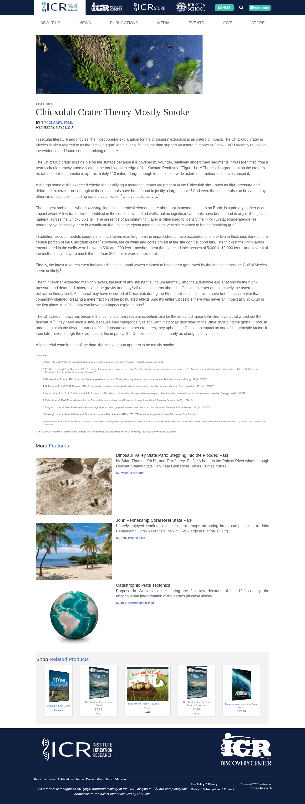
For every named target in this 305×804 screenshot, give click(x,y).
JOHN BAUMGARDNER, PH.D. (138, 603)
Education (121, 779)
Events (196, 23)
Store (258, 23)
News (85, 23)
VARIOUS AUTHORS (132, 473)
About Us (50, 23)
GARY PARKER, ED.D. (133, 538)
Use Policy (197, 784)
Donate (224, 7)
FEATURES (44, 104)
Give (227, 23)
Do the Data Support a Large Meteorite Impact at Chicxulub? (94, 362)
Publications (124, 23)
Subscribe (261, 7)
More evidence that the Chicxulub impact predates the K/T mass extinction (104, 400)
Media (163, 23)
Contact (229, 789)
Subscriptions (211, 789)
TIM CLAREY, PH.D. (57, 122)
